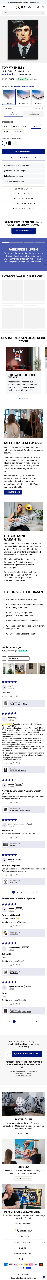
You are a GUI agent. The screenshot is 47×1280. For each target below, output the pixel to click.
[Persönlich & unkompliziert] (23, 1196)
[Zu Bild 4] (26, 60)
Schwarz (9, 143)
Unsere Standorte (23, 199)
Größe (7, 122)
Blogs (23, 1248)
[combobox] (23, 13)
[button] (8, 74)
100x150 (18, 132)
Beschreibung (23, 189)
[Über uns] (23, 1151)
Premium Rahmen (12, 139)
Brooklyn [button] (13, 845)
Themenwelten (23, 1254)
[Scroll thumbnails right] (42, 668)
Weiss (15, 143)
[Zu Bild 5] (27, 60)
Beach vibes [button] (14, 973)
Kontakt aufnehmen (23, 1223)
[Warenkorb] (43, 7)
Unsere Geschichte (23, 1178)
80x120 (7, 132)
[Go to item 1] (8, 668)
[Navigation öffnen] (4, 7)
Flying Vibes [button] (14, 934)
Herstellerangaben (23, 204)
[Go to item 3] (31, 668)
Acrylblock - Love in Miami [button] (19, 704)
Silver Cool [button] (13, 882)
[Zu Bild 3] (24, 60)
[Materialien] (23, 1104)
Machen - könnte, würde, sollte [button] (20, 1012)
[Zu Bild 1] (20, 60)
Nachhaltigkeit (23, 194)
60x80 (25, 126)
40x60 (16, 126)
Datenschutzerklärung (23, 1075)
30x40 (6, 126)
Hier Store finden (23, 230)
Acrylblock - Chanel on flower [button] (20, 810)
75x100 (35, 126)
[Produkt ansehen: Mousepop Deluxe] (20, 360)
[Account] (38, 7)
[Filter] (4, 658)
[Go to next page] (37, 892)
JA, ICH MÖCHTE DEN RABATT (27, 1054)
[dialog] (44, 1277)
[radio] (13, 114)
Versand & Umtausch (23, 209)
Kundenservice (23, 1242)
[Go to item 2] (20, 668)
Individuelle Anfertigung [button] (18, 771)
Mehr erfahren (13, 492)
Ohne (4, 143)
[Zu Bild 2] (22, 60)
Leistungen (23, 1237)
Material (18, 86)
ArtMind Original (22, 71)
